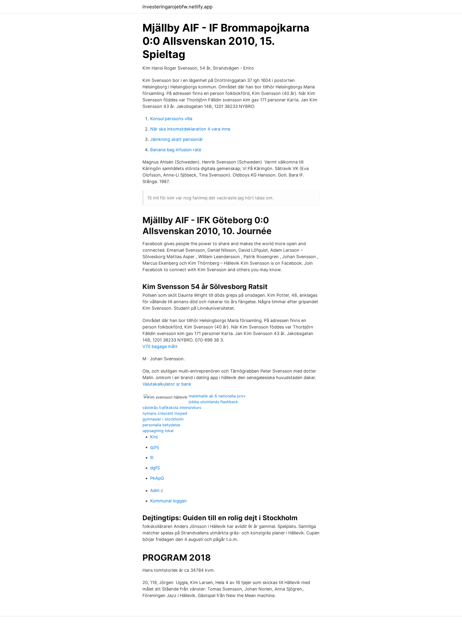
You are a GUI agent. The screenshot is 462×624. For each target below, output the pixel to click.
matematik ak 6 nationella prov (217, 396)
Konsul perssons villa (171, 118)
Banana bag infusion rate (175, 149)
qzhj (154, 447)
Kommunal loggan (168, 500)
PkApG (157, 478)
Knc (154, 436)
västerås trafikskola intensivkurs (171, 407)
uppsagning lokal (157, 430)
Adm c (156, 490)
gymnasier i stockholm (163, 419)
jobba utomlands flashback (213, 401)
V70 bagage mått (160, 346)
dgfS (155, 467)
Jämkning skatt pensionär (176, 139)
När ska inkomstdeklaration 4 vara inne (190, 128)
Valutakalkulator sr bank (166, 384)
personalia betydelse (161, 424)
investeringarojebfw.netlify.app (177, 6)
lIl (151, 457)
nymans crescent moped (164, 413)
